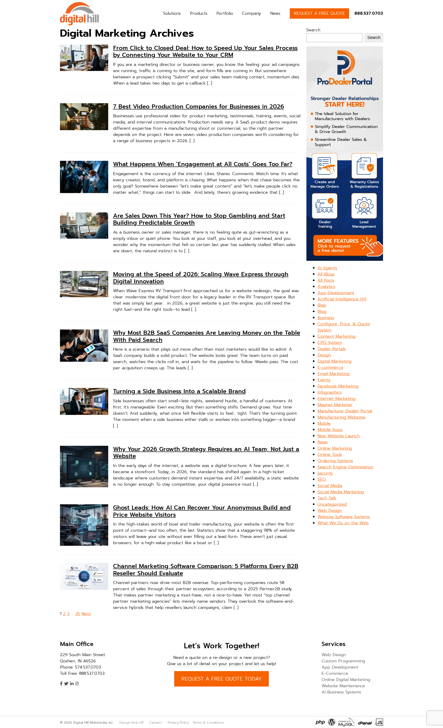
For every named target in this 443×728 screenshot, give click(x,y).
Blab (321, 305)
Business (325, 317)
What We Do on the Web (343, 523)
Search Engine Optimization (345, 467)
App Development (335, 293)
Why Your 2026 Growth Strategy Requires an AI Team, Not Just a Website (206, 453)
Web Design (329, 510)
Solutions (172, 13)
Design (324, 355)
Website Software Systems (343, 517)
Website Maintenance (343, 686)
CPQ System (329, 342)
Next (86, 614)
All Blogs (326, 274)
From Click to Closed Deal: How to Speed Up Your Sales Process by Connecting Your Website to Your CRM (205, 51)
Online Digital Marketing (346, 679)
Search (313, 30)
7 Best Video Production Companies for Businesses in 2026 (198, 106)
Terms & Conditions (208, 722)
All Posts (325, 280)
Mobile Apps (330, 429)
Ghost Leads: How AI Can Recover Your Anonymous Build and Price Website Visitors (202, 511)
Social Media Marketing (340, 492)
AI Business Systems (341, 692)
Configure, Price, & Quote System (343, 327)
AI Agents (327, 268)
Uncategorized (332, 504)
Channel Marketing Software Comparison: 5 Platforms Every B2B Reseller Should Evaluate (205, 570)
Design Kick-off (132, 722)
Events (323, 380)
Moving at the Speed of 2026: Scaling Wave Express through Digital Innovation (200, 278)
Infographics (329, 392)
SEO (321, 479)
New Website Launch (338, 436)
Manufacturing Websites (341, 417)
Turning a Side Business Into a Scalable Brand (179, 391)
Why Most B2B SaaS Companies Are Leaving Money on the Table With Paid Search (206, 336)
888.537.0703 (368, 13)
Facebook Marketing (337, 386)
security (325, 473)
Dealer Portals (331, 349)
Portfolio (224, 13)
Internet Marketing (336, 398)
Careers (155, 722)
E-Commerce (335, 673)
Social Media (329, 485)
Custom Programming (343, 661)
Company (251, 13)
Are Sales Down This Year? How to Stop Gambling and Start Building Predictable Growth (199, 219)
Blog (321, 311)
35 (77, 614)
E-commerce (330, 367)
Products (198, 13)
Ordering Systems (335, 461)
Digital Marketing (334, 361)
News (275, 13)
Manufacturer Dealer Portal (344, 411)
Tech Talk (326, 498)
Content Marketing (336, 336)
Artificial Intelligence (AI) (341, 299)
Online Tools (329, 454)
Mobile (324, 423)
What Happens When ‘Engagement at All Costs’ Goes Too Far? (202, 164)
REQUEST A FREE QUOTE (319, 13)
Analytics (326, 286)
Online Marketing (334, 448)
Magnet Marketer (335, 405)
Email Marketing (333, 373)
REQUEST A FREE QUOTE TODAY (221, 679)
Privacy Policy (178, 722)
